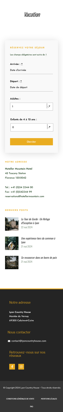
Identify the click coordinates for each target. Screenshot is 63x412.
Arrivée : (16, 64)
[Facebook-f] (12, 367)
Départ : (16, 81)
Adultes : (15, 98)
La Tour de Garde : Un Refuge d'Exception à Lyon (35, 221)
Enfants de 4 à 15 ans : (23, 119)
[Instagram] (21, 367)
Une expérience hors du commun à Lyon (38, 240)
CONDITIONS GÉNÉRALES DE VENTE (20, 398)
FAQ (31, 406)
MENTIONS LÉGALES (49, 398)
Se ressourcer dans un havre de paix (39, 257)
